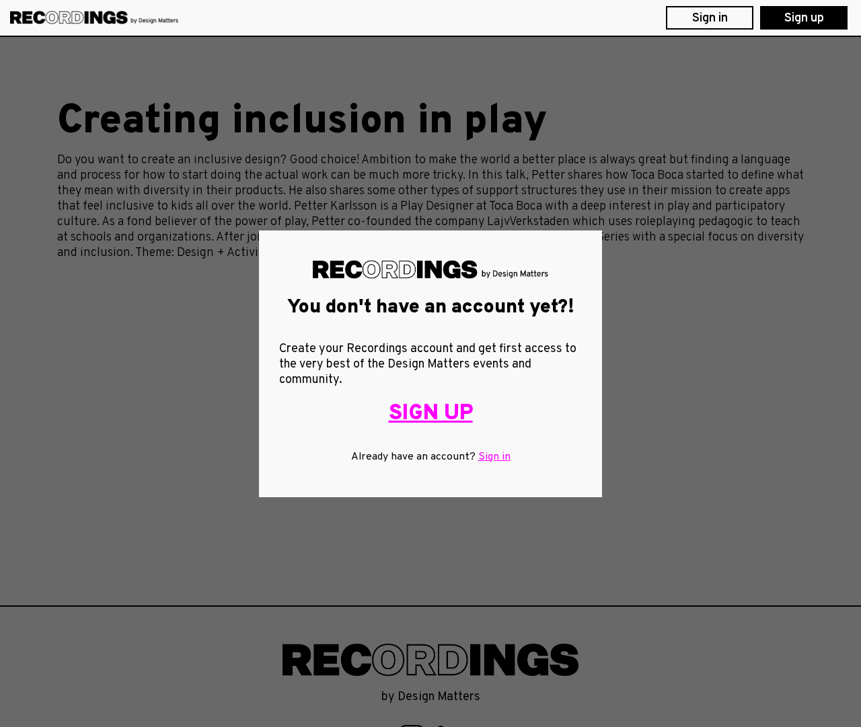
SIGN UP (431, 413)
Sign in (494, 457)
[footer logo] (430, 660)
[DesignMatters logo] (94, 18)
